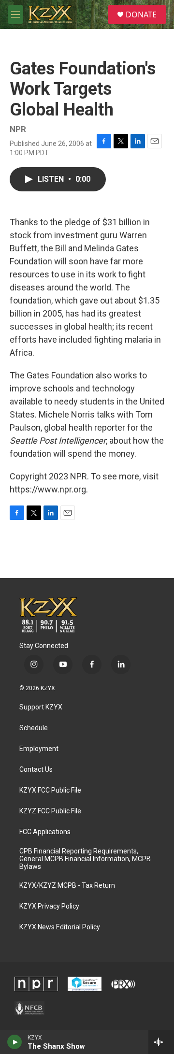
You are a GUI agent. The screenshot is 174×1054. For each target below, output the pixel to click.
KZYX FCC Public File (50, 790)
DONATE (141, 14)
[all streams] (161, 1042)
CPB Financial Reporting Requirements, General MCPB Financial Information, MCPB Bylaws (85, 859)
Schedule (33, 728)
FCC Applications (45, 832)
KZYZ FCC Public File (50, 811)
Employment (38, 748)
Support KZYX (40, 707)
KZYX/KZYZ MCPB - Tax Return (67, 885)
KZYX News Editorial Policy (59, 927)
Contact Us (36, 769)
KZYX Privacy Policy (49, 906)
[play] (15, 1042)
